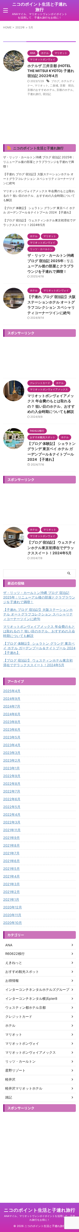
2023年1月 (11, 768)
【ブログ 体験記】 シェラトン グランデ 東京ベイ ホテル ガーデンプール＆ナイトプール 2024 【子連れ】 (39, 210)
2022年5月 (11, 807)
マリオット (41, 85)
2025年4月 (11, 691)
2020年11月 (12, 915)
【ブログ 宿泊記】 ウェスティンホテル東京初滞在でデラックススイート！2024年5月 (39, 222)
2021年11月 (12, 830)
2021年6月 (11, 861)
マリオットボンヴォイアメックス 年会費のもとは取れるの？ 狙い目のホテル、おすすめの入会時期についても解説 (39, 195)
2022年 (20, 27)
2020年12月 (12, 907)
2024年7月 (11, 706)
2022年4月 (11, 814)
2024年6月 (11, 714)
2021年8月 (11, 845)
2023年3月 (11, 753)
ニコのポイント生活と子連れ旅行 (38, 148)
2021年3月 (11, 884)
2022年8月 (11, 784)
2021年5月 (11, 869)
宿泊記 (47, 94)
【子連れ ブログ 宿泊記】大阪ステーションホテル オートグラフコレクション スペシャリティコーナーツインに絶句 (39, 178)
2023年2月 (11, 760)
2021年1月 (11, 899)
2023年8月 (11, 722)
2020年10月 (12, 923)
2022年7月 (11, 791)
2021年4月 (11, 876)
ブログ (55, 81)
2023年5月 (11, 737)
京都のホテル (64, 89)
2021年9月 (11, 838)
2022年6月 (11, 799)
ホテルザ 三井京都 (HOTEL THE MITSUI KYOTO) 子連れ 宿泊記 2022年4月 (50, 71)
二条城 (54, 85)
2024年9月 (11, 699)
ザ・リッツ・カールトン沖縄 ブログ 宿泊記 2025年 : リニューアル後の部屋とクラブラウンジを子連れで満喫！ (38, 161)
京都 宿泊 (67, 85)
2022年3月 (11, 822)
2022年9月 (11, 776)
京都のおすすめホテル (41, 89)
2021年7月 (11, 853)
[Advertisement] (39, 357)
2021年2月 (11, 892)
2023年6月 (11, 729)
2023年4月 (11, 745)
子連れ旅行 (34, 94)
